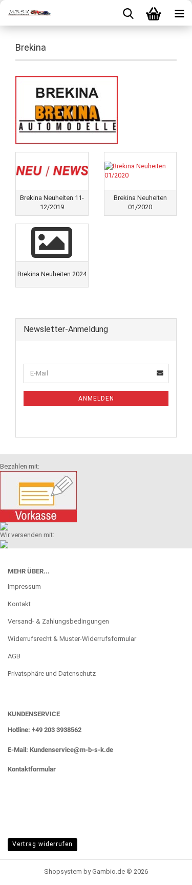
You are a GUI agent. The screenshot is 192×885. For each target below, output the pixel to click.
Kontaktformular (32, 769)
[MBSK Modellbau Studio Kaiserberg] (25, 13)
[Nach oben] (163, 869)
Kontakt (19, 604)
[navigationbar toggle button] (179, 13)
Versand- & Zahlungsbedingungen (58, 621)
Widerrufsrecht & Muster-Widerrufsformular (72, 639)
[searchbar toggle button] (128, 13)
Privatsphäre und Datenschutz (52, 673)
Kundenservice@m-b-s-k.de (71, 750)
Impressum (24, 586)
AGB (14, 656)
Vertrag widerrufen (42, 844)
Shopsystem (63, 871)
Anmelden (96, 398)
